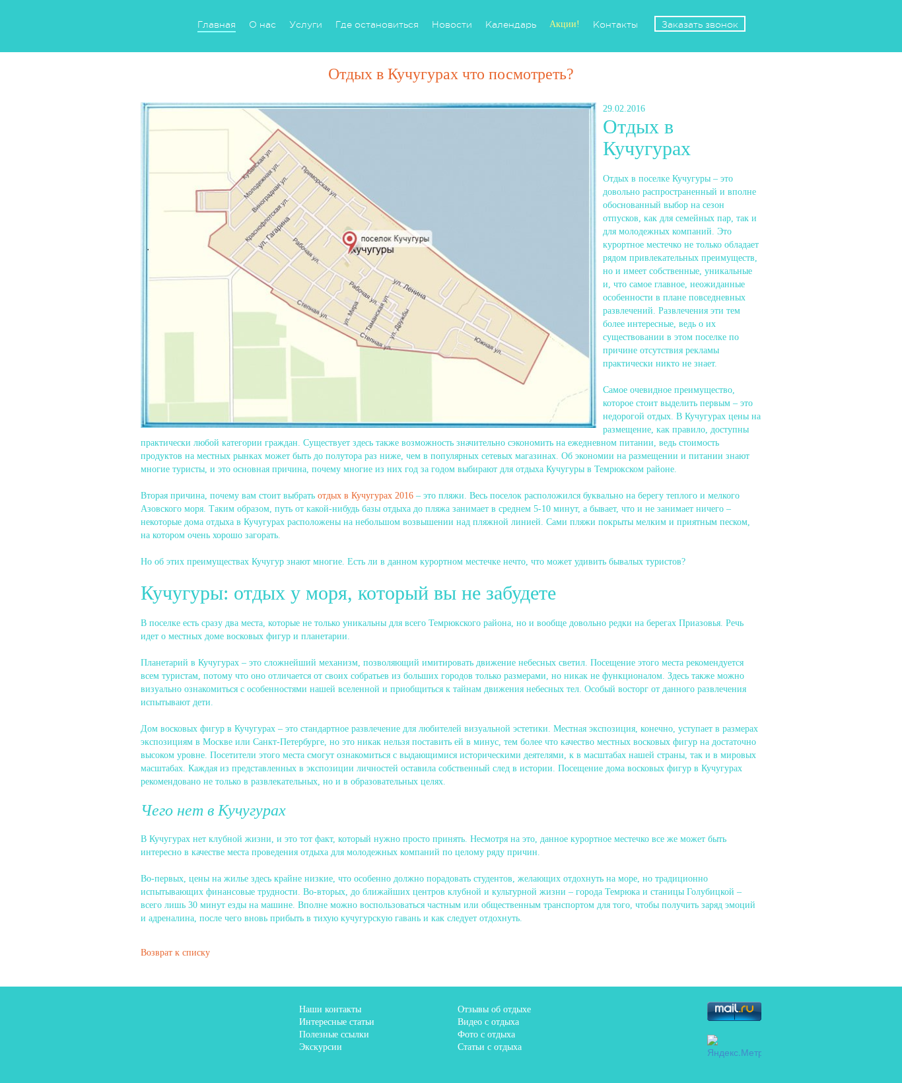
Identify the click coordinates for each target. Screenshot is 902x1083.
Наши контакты (330, 1009)
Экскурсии (320, 1047)
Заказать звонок (700, 24)
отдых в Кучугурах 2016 (365, 496)
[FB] (564, 1011)
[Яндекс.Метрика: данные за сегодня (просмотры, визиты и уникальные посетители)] (734, 1047)
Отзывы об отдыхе (494, 1009)
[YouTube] (677, 1044)
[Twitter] (639, 1011)
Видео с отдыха (488, 1022)
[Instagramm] (639, 1044)
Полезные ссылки (334, 1034)
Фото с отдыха (486, 1034)
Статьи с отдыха (490, 1047)
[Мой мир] (564, 1044)
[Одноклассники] (677, 1011)
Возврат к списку (175, 953)
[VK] (601, 1011)
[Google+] (601, 1044)
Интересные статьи (336, 1022)
